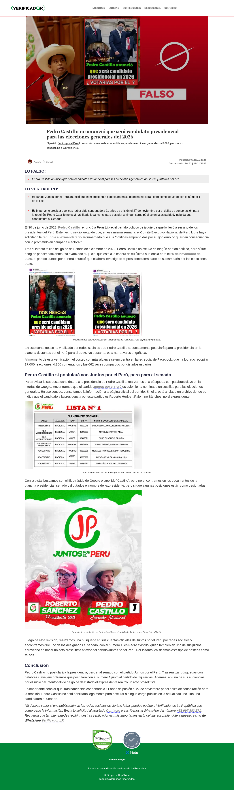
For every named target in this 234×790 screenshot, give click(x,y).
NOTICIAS (114, 8)
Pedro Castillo (69, 227)
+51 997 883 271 (189, 710)
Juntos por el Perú (68, 143)
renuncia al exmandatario (62, 237)
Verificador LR (53, 720)
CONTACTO (170, 8)
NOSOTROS (99, 8)
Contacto (113, 710)
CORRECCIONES (132, 8)
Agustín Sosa (43, 161)
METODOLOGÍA (152, 8)
